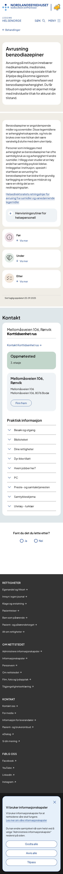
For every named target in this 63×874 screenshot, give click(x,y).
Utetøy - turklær (24, 506)
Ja (26, 540)
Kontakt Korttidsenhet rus (23, 345)
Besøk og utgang (24, 430)
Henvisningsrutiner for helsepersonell (30, 215)
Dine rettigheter (24, 449)
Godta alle (31, 844)
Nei (41, 540)
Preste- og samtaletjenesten (32, 487)
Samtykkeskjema (24, 496)
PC (16, 477)
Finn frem (21, 403)
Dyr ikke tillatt (22, 458)
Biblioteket (21, 439)
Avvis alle (31, 853)
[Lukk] (54, 802)
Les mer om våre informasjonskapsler (26, 820)
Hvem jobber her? (25, 468)
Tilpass (31, 862)
